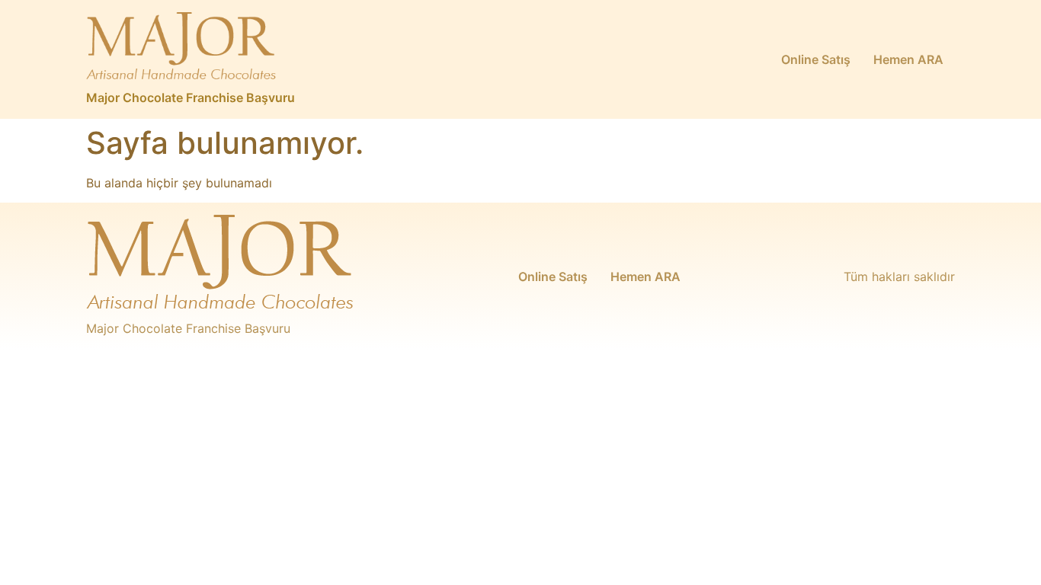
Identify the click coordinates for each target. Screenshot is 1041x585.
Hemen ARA (908, 59)
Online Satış (815, 59)
